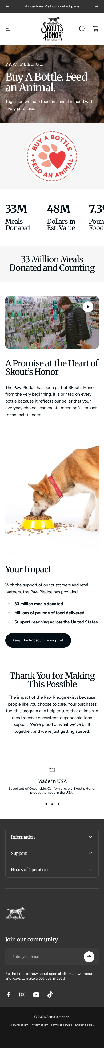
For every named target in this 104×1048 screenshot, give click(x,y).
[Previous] (7, 6)
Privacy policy (39, 1024)
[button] (88, 306)
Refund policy (19, 1024)
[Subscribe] (89, 956)
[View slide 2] (52, 804)
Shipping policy (84, 1024)
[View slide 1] (45, 804)
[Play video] (52, 322)
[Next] (96, 6)
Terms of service (61, 1024)
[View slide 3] (58, 804)
